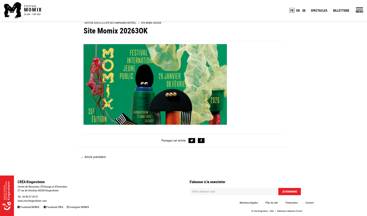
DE (304, 10)
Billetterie (341, 10)
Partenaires (292, 202)
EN (298, 10)
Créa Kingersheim (261, 211)
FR (292, 10)
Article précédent (93, 157)
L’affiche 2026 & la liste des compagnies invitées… (110, 23)
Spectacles (319, 10)
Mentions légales (249, 202)
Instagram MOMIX (79, 207)
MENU (359, 11)
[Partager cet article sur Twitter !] (191, 140)
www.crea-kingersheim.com (32, 200)
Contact (309, 202)
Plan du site (272, 202)
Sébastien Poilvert (294, 211)
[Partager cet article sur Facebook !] (201, 140)
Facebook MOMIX (29, 207)
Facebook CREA (54, 207)
